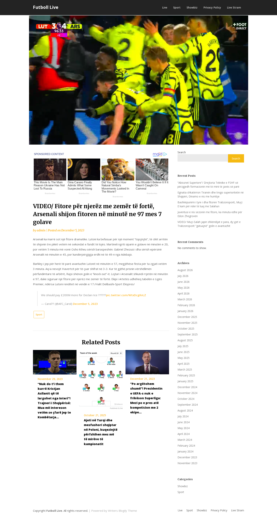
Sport (177, 7)
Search (182, 152)
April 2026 (184, 293)
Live (164, 7)
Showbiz (192, 7)
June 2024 (184, 422)
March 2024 (185, 439)
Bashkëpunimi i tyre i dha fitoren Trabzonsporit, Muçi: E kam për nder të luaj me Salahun (210, 204)
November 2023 (187, 463)
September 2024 (188, 404)
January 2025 (185, 381)
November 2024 (187, 393)
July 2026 (183, 276)
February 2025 (186, 375)
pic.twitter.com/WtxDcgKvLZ (126, 295)
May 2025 (184, 358)
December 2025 (187, 317)
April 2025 (184, 363)
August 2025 (185, 340)
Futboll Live (45, 7)
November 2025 (187, 322)
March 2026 (185, 299)
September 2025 (188, 334)
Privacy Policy (212, 7)
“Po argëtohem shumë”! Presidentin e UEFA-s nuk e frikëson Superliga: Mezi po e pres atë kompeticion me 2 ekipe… (146, 398)
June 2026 (184, 282)
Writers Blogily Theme (122, 510)
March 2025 (185, 369)
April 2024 (184, 434)
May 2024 (184, 428)
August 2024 (185, 410)
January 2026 (185, 311)
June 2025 (184, 352)
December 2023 (187, 457)
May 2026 (184, 287)
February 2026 (186, 305)
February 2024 (186, 445)
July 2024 (183, 416)
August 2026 (185, 270)
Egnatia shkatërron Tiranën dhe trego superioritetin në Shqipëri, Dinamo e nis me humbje (211, 194)
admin (41, 230)
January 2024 (185, 451)
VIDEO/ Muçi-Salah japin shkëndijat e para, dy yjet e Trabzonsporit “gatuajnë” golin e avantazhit (209, 224)
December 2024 (187, 387)
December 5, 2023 (85, 304)
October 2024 (186, 399)
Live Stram (234, 7)
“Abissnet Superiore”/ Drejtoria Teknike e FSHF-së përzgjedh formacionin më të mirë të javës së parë (208, 184)
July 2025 (183, 346)
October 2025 (186, 328)
